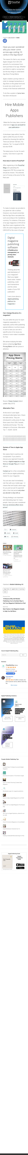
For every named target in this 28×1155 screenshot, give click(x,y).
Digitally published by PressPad (7, 869)
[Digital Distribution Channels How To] (4, 827)
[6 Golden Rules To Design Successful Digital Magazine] (4, 765)
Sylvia (17, 37)
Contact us (6, 471)
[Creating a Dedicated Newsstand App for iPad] (4, 834)
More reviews (14, 685)
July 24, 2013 (11, 37)
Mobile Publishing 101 (15, 17)
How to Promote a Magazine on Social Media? (14, 822)
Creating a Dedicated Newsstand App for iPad (13, 835)
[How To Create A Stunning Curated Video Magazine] (4, 780)
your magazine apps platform (20, 718)
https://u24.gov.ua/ (14, 643)
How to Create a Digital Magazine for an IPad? (13, 798)
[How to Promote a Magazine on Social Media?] (4, 820)
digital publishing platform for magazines (13, 301)
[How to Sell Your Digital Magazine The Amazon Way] (4, 803)
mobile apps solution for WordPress (7, 745)
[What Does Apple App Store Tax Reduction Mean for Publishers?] (7, 566)
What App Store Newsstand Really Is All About (7, 552)
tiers (5, 592)
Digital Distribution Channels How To (11, 828)
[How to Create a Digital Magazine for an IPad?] (4, 796)
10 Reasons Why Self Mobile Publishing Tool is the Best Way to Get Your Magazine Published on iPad (14, 601)
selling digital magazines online (7, 718)
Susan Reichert (9, 676)
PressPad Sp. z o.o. (12, 665)
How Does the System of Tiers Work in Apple (13, 775)
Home (5, 17)
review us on (10, 673)
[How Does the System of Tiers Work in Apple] (4, 774)
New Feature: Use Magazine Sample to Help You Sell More (13, 610)
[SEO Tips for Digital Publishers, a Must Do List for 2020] (4, 811)
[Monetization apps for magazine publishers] (4, 789)
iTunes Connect (13, 401)
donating (20, 642)
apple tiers (15, 589)
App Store (7, 589)
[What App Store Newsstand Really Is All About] (7, 547)
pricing (22, 589)
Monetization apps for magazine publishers (13, 791)
